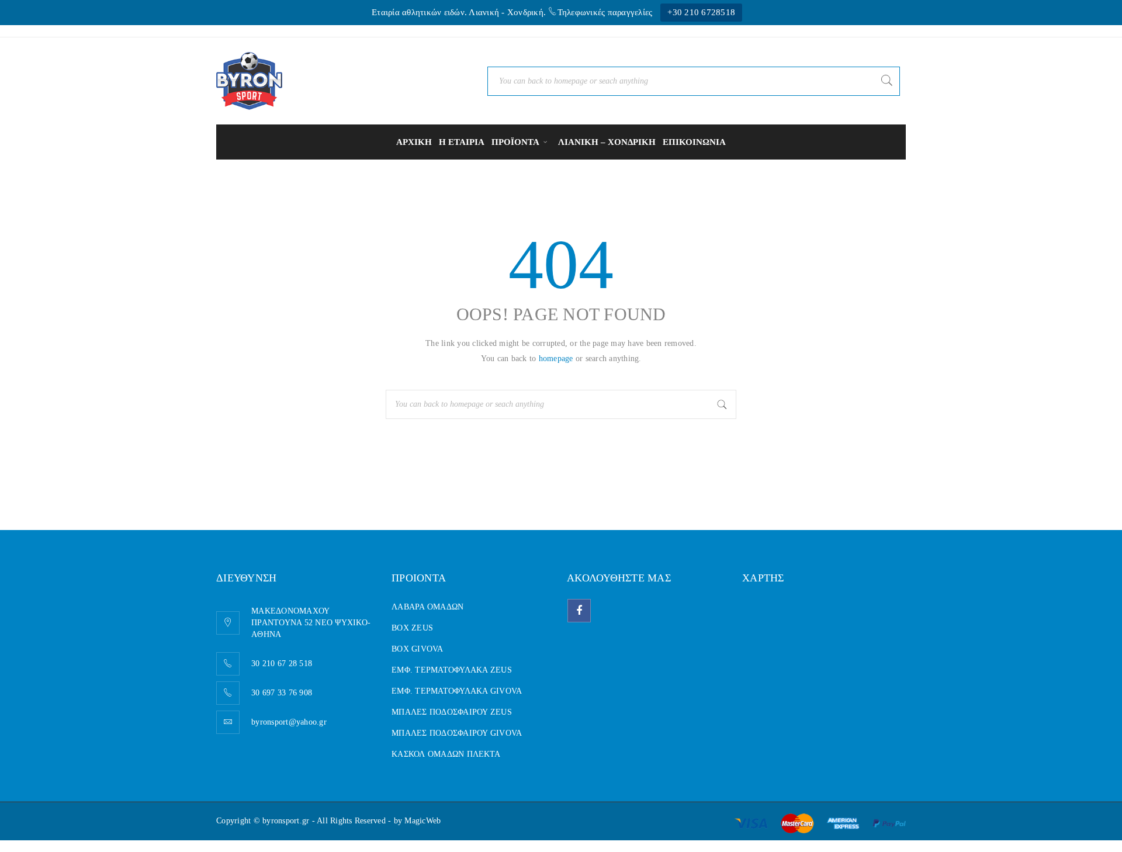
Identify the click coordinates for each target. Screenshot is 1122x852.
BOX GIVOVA (418, 649)
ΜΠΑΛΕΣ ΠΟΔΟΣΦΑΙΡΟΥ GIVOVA (457, 733)
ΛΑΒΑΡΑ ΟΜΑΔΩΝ (427, 606)
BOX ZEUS (412, 628)
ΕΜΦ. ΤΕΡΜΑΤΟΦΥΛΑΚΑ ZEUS (452, 670)
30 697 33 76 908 (281, 692)
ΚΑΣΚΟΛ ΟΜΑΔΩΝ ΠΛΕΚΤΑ (446, 754)
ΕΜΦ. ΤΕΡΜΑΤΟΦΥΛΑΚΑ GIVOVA (457, 691)
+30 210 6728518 (701, 12)
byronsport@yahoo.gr (289, 722)
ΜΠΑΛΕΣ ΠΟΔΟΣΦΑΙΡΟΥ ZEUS (452, 712)
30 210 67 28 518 (281, 663)
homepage (556, 358)
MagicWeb (422, 820)
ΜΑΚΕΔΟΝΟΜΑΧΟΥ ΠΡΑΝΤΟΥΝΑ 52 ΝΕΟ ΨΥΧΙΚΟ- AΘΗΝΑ (310, 623)
